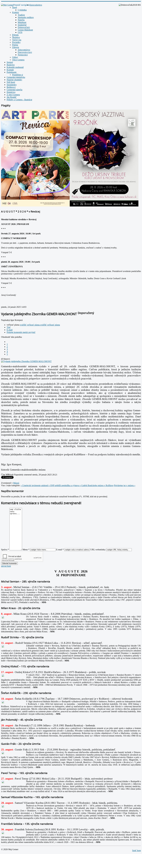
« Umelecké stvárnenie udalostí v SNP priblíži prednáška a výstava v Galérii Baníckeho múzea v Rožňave (67, 485)
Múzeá (16, 483)
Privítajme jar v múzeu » (124, 485)
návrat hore (6, 566)
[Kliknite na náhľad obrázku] (26, 361)
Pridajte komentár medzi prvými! (21, 332)
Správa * (5, 549)
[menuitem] (36, 5)
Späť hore (136, 850)
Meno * (26, 549)
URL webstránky (98, 549)
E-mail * (60, 549)
